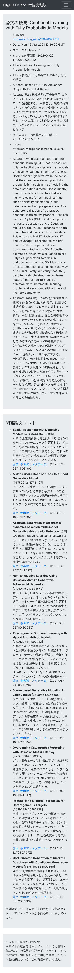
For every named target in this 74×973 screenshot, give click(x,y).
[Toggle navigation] (66, 5)
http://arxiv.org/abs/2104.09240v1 (36, 39)
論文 (15, 464)
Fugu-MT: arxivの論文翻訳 (25, 5)
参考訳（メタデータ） (34, 464)
